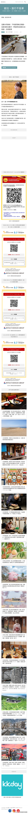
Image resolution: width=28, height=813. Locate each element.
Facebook (14, 129)
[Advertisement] (14, 155)
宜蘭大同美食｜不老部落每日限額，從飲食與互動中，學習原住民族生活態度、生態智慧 (13, 27)
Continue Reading (11, 67)
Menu (4, 2)
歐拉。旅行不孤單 (14, 8)
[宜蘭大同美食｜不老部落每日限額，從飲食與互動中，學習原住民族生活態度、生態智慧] (14, 44)
